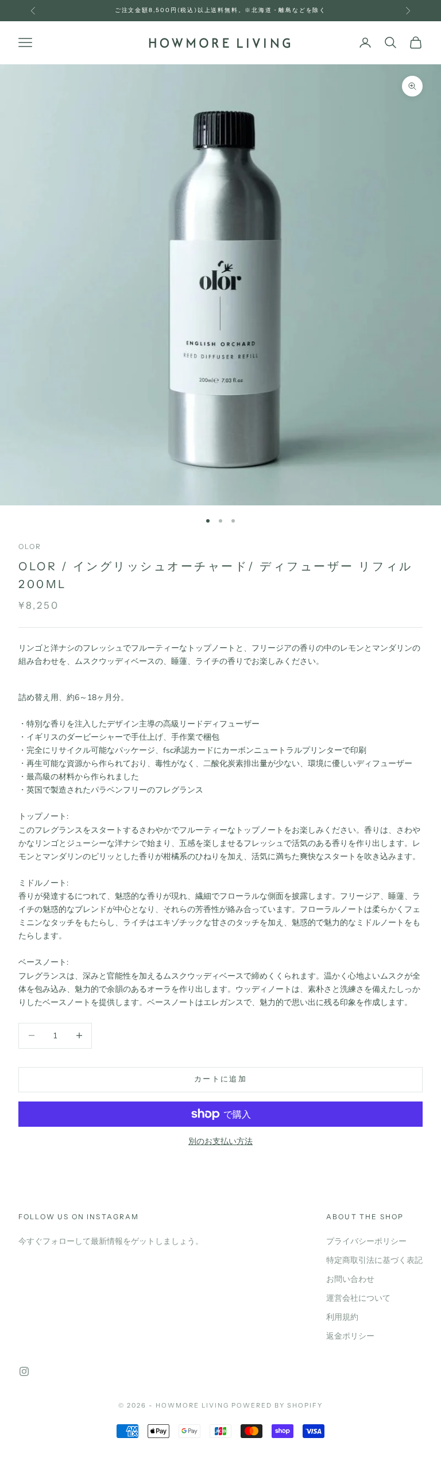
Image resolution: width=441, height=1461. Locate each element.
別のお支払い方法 (220, 1141)
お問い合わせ (350, 1279)
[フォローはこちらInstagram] (24, 1371)
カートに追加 (220, 1079)
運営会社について (358, 1298)
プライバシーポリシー (366, 1241)
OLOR (30, 546)
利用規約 (342, 1317)
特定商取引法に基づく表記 (374, 1260)
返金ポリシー (350, 1336)
